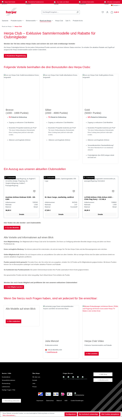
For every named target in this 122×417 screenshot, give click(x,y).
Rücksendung (6, 383)
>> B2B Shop (103, 374)
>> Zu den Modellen (12, 227)
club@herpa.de (52, 352)
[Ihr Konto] (107, 12)
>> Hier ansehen (92, 353)
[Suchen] (77, 12)
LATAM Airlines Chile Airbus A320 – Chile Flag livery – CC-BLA (98, 198)
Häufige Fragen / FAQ (8, 390)
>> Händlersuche (103, 380)
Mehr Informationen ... (9, 415)
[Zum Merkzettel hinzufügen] (34, 191)
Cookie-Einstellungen (77, 400)
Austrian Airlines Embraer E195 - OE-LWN (20, 198)
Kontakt (34, 380)
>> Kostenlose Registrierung (15, 56)
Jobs (33, 383)
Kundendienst (6, 377)
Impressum (40, 400)
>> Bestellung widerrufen (11, 401)
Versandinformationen (8, 380)
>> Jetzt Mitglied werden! (14, 287)
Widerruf (59, 400)
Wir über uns (36, 377)
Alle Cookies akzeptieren (110, 414)
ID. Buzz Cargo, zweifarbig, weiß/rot (59, 197)
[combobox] (58, 12)
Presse (34, 386)
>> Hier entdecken (13, 321)
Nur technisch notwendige (88, 414)
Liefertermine (6, 386)
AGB (66, 400)
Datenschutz (50, 400)
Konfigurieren (71, 414)
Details (21, 214)
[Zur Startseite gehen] (11, 12)
